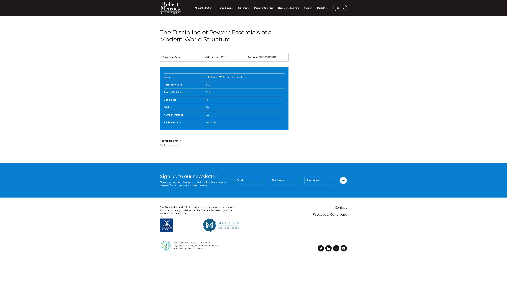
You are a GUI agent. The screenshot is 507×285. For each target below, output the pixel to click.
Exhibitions (243, 8)
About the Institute (204, 8)
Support (308, 8)
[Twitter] (321, 248)
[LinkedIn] (328, 248)
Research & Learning (288, 8)
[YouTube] (344, 248)
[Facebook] (336, 248)
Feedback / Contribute (330, 214)
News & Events (226, 8)
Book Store (322, 8)
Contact (341, 207)
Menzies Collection (263, 8)
